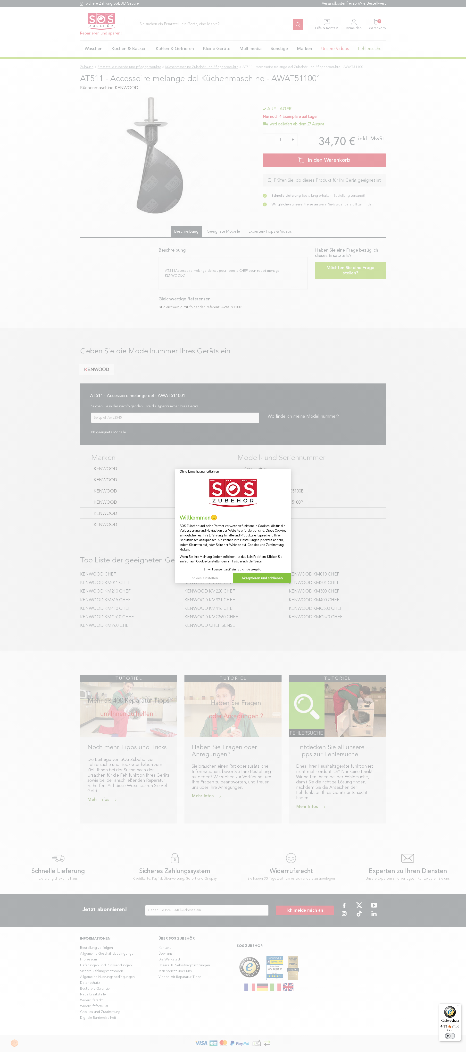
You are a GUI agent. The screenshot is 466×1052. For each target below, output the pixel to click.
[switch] (450, 1036)
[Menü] (458, 1006)
